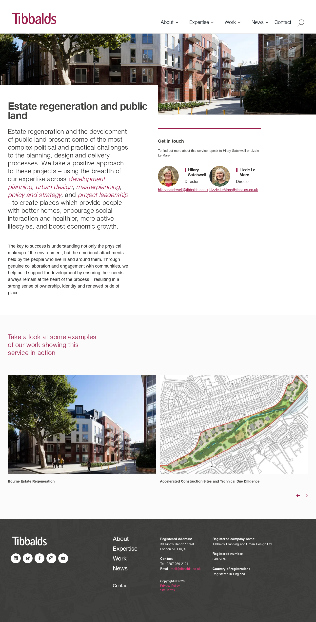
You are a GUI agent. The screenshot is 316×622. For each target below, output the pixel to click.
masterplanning (97, 187)
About (167, 22)
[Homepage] (83, 18)
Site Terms (167, 590)
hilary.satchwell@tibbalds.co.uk (181, 190)
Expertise (199, 22)
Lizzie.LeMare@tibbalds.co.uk (233, 190)
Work (230, 22)
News (258, 22)
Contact (283, 22)
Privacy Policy (170, 585)
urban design (54, 187)
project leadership (103, 195)
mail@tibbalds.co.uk (186, 569)
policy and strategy (34, 195)
